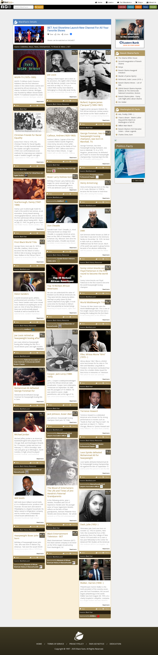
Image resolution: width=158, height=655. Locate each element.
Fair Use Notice (96, 644)
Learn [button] (110, 2)
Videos (138, 7)
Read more (40, 101)
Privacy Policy (76, 644)
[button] (12, 652)
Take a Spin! (139, 181)
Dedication (115, 644)
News (145, 7)
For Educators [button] (125, 2)
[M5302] (130, 140)
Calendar (122, 7)
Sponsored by (55, 201)
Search (40, 7)
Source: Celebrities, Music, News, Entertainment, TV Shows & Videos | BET (42, 47)
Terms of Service (55, 644)
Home (100, 2)
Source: (20, 109)
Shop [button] (140, 2)
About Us (152, 2)
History (130, 7)
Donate (153, 7)
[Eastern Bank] (130, 33)
